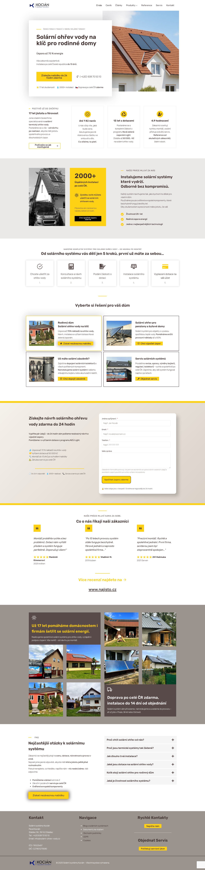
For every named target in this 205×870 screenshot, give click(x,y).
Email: (105, 429)
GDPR (85, 836)
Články (118, 5)
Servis (159, 5)
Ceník (109, 5)
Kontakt (170, 5)
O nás (99, 5)
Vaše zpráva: (107, 451)
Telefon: (106, 440)
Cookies (87, 840)
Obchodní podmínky (92, 833)
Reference (146, 5)
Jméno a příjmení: (110, 418)
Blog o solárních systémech (95, 825)
